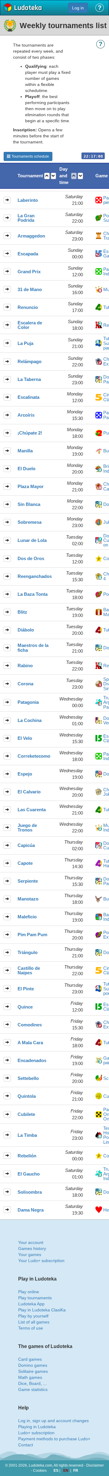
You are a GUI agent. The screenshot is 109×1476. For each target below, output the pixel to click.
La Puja (25, 343)
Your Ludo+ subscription (41, 1260)
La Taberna (29, 379)
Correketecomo (34, 756)
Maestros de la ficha (33, 647)
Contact (25, 1444)
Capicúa (26, 845)
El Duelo (26, 468)
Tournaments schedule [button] (30, 156)
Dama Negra (31, 1210)
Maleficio (27, 916)
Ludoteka (28, 8)
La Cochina (29, 720)
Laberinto (28, 200)
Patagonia (28, 702)
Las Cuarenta (32, 809)
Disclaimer (95, 1465)
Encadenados (32, 1060)
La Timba (27, 1135)
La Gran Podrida (26, 218)
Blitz (22, 612)
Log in (78, 7)
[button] (47, 176)
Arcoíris (26, 415)
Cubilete (26, 1114)
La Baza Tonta (33, 594)
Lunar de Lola (32, 540)
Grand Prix (29, 271)
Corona (25, 683)
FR (75, 1470)
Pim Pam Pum (32, 934)
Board (35, 1383)
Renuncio (28, 307)
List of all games (33, 1322)
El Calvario (29, 791)
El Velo (25, 738)
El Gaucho (29, 1174)
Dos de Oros (31, 558)
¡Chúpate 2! (30, 433)
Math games (30, 1377)
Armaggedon (31, 236)
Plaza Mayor (31, 486)
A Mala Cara (30, 1042)
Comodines (30, 1024)
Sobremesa (29, 522)
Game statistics (33, 1389)
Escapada (28, 253)
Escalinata (28, 397)
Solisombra (30, 1192)
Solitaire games (33, 1371)
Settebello (28, 1078)
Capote (25, 863)
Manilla (25, 450)
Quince (25, 1007)
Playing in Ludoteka (37, 1426)
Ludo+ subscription (36, 1432)
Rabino (25, 665)
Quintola (27, 1096)
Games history (32, 1248)
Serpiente (28, 881)
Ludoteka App (31, 1303)
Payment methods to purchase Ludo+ (54, 1438)
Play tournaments (35, 1297)
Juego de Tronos (27, 827)
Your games (29, 1254)
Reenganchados (35, 576)
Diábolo (26, 630)
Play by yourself (33, 1316)
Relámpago (29, 361)
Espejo (25, 774)
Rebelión (27, 1155)
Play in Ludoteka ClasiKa (42, 1309)
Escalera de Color (30, 325)
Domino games (32, 1365)
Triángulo (28, 952)
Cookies (40, 1470)
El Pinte (26, 988)
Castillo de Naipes (29, 970)
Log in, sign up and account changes (53, 1420)
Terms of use (30, 1328)
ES (56, 1470)
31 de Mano (30, 289)
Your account (30, 1242)
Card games (30, 1359)
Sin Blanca (29, 504)
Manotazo (28, 899)
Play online (28, 1291)
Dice (22, 1383)
